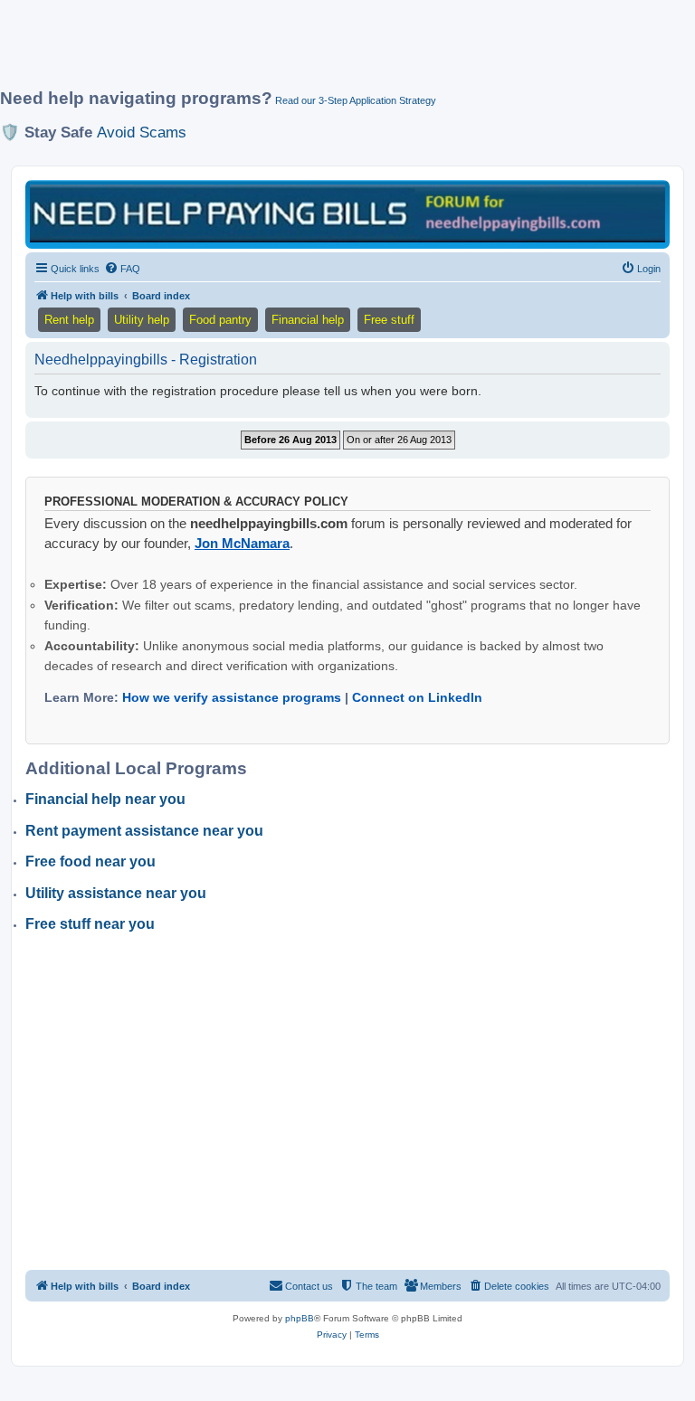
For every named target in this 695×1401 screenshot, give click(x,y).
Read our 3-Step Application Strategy (355, 100)
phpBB (299, 1318)
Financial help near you (105, 799)
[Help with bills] (347, 213)
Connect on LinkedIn (417, 697)
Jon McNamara (242, 543)
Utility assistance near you (115, 893)
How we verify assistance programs (231, 697)
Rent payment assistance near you (144, 830)
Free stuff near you (90, 924)
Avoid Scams (141, 132)
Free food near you (90, 861)
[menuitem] (122, 268)
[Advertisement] (329, 51)
